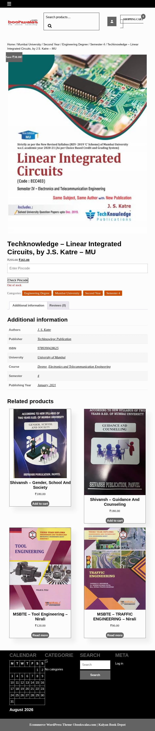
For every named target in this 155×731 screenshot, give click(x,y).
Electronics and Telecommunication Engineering (79, 366)
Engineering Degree (75, 44)
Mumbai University (29, 44)
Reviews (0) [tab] (57, 305)
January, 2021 (47, 385)
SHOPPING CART (133, 19)
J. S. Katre (44, 329)
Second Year (51, 44)
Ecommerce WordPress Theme (50, 724)
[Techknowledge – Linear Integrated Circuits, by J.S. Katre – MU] (111, 21)
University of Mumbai (51, 357)
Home (11, 44)
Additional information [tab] (28, 305)
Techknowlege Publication (54, 339)
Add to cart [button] (40, 503)
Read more (40, 635)
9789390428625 (48, 348)
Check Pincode (18, 280)
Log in (119, 663)
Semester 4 (97, 44)
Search (50, 26)
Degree (42, 366)
